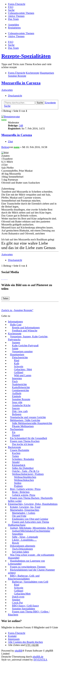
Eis (13, 432)
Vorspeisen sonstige (22, 351)
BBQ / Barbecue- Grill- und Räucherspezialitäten (24, 577)
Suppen (16, 342)
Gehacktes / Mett (23, 369)
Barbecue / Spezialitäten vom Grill (30, 581)
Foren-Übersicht (16, 633)
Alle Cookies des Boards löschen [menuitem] (25, 642)
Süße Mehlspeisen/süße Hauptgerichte (32, 423)
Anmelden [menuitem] (13, 24)
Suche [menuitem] (11, 10)
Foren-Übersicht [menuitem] (16, 4)
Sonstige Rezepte (21, 399)
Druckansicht (15, 95)
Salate (15, 348)
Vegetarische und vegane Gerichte (28, 417)
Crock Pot (17, 602)
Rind (16, 360)
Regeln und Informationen (26, 327)
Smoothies (17, 533)
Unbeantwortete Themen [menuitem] (21, 13)
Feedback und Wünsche (24, 330)
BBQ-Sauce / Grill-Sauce (25, 605)
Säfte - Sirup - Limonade (25, 536)
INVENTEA (40, 659)
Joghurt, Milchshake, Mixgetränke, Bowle (32, 527)
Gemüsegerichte (20, 390)
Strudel (16, 462)
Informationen (15, 321)
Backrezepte (14, 447)
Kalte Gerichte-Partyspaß (25, 345)
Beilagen (16, 414)
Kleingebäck (18, 465)
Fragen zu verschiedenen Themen (28, 566)
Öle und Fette (19, 516)
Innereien (17, 378)
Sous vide (17, 402)
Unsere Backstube (19, 450)
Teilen (5, 298)
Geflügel (18, 372)
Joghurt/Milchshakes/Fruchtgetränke (31, 530)
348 (21, 125)
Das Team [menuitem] (13, 19)
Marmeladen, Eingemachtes (24, 510)
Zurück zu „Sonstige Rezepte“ (17, 310)
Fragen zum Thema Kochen (25, 441)
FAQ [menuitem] (10, 7)
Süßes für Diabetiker (23, 468)
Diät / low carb (20, 411)
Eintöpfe (16, 396)
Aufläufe (16, 393)
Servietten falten (20, 551)
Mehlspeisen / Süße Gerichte (25, 420)
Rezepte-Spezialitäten (26, 56)
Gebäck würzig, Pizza (23, 495)
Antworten (7, 90)
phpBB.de (37, 656)
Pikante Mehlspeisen (23, 426)
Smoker (16, 599)
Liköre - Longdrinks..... (24, 539)
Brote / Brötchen (21, 492)
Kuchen (16, 453)
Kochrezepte (14, 333)
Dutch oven (18, 596)
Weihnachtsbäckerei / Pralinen (28, 474)
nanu (3, 119)
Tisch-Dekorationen (22, 548)
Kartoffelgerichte (21, 387)
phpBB (18, 650)
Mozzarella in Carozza (20, 83)
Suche (40, 103)
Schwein (18, 366)
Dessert (16, 435)
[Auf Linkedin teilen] (5, 278)
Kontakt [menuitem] (12, 636)
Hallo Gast (15, 324)
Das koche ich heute (22, 444)
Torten (15, 456)
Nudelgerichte (19, 384)
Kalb (16, 363)
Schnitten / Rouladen (23, 459)
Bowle (15, 542)
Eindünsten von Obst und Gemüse (30, 519)
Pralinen (18, 486)
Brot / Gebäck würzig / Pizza (25, 489)
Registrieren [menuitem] (14, 27)
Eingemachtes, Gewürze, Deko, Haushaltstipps (33, 504)
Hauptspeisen (17, 354)
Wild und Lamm (22, 375)
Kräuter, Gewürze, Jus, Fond (25, 507)
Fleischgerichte (20, 357)
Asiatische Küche (21, 405)
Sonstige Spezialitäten (23, 608)
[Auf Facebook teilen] (1, 278)
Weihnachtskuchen (24, 480)
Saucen (16, 408)
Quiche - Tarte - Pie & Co (25, 471)
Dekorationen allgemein (22, 545)
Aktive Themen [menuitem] (16, 16)
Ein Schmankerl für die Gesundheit (28, 438)
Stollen (17, 483)
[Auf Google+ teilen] (4, 278)
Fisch (15, 381)
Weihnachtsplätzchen (25, 477)
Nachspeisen (16, 429)
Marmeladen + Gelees (23, 513)
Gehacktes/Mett (22, 593)
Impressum (14, 639)
